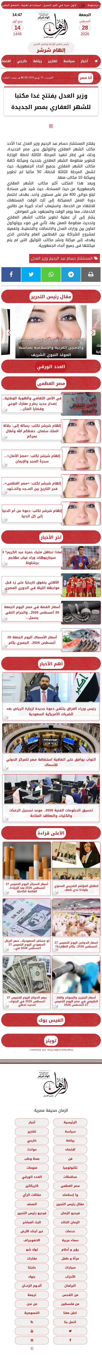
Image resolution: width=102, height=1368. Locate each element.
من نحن (32, 1304)
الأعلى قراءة (51, 833)
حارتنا (32, 1268)
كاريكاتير (31, 1186)
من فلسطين (70, 1304)
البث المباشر (32, 1222)
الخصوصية (32, 1313)
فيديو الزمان (70, 1213)
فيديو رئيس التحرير (31, 1213)
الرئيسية (70, 1122)
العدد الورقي (51, 366)
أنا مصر (86, 77)
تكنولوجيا (70, 1168)
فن (70, 1159)
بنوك (31, 1277)
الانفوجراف (31, 1240)
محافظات (70, 1177)
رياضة (37, 61)
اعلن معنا (70, 1313)
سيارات (70, 1268)
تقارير (52, 61)
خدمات (70, 1231)
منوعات (32, 1168)
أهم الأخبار (51, 663)
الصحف (32, 1204)
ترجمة (32, 1295)
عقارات (32, 1259)
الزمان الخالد (70, 1222)
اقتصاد (70, 1150)
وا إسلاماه (70, 1195)
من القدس (70, 1295)
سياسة (69, 61)
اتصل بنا (70, 1322)
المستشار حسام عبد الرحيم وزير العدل (62, 258)
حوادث (32, 1150)
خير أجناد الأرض (31, 1231)
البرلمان (70, 1286)
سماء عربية (70, 1240)
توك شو (32, 1249)
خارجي (22, 61)
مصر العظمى (51, 383)
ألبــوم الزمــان (32, 1286)
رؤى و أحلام (70, 1249)
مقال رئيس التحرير (51, 296)
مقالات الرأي (32, 1195)
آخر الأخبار (51, 537)
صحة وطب (31, 1159)
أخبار (84, 61)
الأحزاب (70, 1277)
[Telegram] (71, 274)
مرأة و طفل (70, 1259)
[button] (93, 332)
